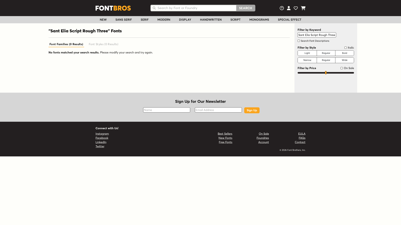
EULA (301, 133)
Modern (163, 19)
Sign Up (252, 110)
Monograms (259, 19)
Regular (326, 53)
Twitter (100, 146)
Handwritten (211, 19)
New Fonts (225, 138)
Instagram (102, 133)
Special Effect (289, 19)
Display (185, 19)
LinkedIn (101, 142)
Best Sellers (225, 133)
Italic (350, 47)
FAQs (302, 138)
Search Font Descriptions (314, 40)
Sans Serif (123, 19)
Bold (344, 53)
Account (263, 142)
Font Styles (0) (103, 44)
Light (307, 53)
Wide (344, 60)
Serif (145, 19)
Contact (300, 142)
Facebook (102, 138)
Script (235, 19)
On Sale (348, 68)
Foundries (263, 138)
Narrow (307, 60)
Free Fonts (225, 142)
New (103, 19)
